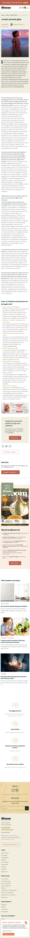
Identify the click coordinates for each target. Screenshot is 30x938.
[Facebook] (13, 790)
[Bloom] (6, 8)
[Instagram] (17, 790)
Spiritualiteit (14, 15)
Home (2, 15)
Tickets (25, 2)
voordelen (10, 433)
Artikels (7, 15)
